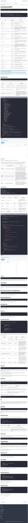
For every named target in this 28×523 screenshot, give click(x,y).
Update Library (2, 259)
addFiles (2, 25)
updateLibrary (3, 23)
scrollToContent (3, 41)
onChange (2, 64)
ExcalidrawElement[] (11, 339)
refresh (2, 45)
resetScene (2, 28)
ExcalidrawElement (9, 299)
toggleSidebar (3, 62)
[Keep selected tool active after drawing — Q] (4, 145)
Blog (1, 517)
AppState (4, 306)
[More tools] (22, 145)
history (2, 38)
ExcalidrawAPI (5, 9)
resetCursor (2, 60)
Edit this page (3, 498)
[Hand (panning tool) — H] (6, 145)
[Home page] (1, 3)
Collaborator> (12, 89)
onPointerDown (3, 66)
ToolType (5, 427)
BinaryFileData (6, 278)
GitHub (1, 518)
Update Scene (2, 142)
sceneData (5, 79)
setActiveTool (2, 55)
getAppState (2, 36)
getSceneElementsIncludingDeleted (5, 31)
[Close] (25, 261)
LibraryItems (7, 193)
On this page (2, 4)
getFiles (2, 53)
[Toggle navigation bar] (1, 1)
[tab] (18, 261)
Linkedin (2, 513)
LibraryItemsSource (9, 200)
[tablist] (18, 262)
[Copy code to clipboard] (26, 13)
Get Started (2, 507)
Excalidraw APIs (16, 18)
